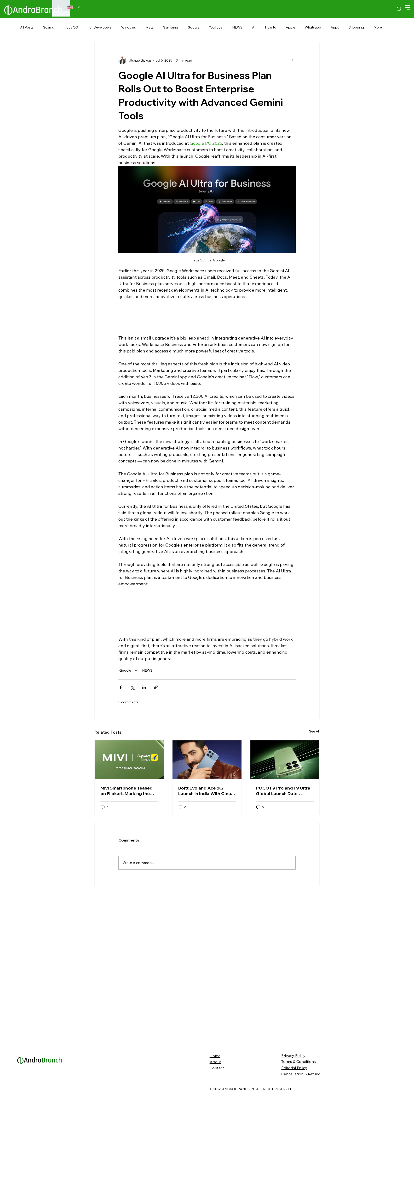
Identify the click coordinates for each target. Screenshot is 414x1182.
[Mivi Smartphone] (129, 855)
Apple (290, 27)
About (215, 1157)
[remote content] (207, 317)
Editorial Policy (294, 1163)
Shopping (356, 27)
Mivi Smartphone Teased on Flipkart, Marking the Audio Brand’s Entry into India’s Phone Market (126, 886)
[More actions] (293, 60)
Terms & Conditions (298, 1157)
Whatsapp (313, 27)
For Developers (99, 27)
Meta (149, 27)
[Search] (399, 9)
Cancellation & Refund (301, 1169)
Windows (128, 27)
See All (314, 827)
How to (270, 27)
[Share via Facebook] (120, 705)
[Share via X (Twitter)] (132, 705)
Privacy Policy (293, 1150)
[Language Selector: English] (73, 7)
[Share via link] (156, 705)
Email (99, 781)
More (378, 27)
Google (193, 27)
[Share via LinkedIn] (144, 705)
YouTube (216, 27)
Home (215, 1151)
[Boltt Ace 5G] (207, 855)
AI (253, 27)
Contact (217, 1163)
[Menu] (408, 7)
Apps (335, 27)
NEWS (237, 27)
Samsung (170, 27)
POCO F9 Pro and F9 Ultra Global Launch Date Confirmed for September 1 (284, 886)
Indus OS (70, 27)
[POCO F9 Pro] (284, 855)
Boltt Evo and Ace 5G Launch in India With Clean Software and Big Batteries (206, 886)
